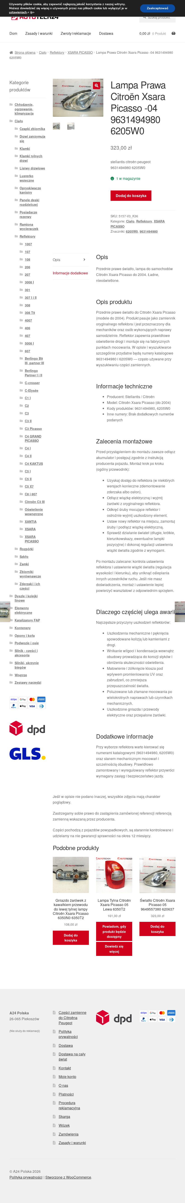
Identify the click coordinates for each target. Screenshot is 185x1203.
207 (27, 274)
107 (27, 251)
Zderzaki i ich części (30, 586)
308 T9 (30, 312)
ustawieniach (18, 12)
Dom (13, 33)
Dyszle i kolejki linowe (26, 598)
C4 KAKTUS (34, 463)
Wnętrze (21, 675)
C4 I (28, 448)
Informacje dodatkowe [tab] (70, 273)
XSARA (30, 529)
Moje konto (67, 1076)
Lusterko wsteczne (27, 178)
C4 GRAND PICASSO (33, 438)
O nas (63, 1085)
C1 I (28, 398)
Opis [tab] (56, 259)
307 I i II (31, 297)
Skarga (64, 1116)
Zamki (24, 564)
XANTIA (31, 521)
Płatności (66, 1094)
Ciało (42, 52)
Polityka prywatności (68, 1034)
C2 (27, 405)
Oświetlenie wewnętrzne (34, 511)
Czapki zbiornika (32, 128)
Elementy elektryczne (23, 610)
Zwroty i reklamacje (76, 33)
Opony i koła (25, 635)
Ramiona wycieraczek (29, 226)
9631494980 (149, 231)
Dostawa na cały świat (72, 1056)
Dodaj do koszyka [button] (71, 938)
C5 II (28, 479)
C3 (27, 413)
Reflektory (57, 52)
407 (27, 335)
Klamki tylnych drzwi (31, 158)
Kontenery (23, 628)
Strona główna (25, 52)
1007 (28, 244)
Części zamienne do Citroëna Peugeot (72, 1017)
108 (27, 259)
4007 (28, 320)
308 (27, 305)
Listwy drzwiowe (32, 168)
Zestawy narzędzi (28, 682)
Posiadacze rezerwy (28, 214)
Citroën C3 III (35, 501)
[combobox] (157, 17)
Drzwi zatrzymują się (32, 138)
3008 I (29, 282)
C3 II (28, 421)
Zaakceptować (157, 8)
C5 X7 (29, 486)
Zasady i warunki (39, 33)
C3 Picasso (33, 428)
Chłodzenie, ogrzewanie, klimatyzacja (24, 109)
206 (27, 267)
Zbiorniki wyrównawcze (30, 573)
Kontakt (65, 1068)
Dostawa (106, 33)
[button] (96, 85)
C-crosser (32, 382)
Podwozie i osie (27, 643)
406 (27, 328)
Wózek (64, 1125)
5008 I (29, 343)
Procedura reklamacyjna (69, 1105)
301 (27, 289)
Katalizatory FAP (27, 620)
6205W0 (132, 231)
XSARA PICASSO (80, 52)
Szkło (24, 556)
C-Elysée (31, 390)
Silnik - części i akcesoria (26, 652)
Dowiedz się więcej (114, 949)
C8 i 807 (31, 494)
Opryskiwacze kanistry (30, 190)
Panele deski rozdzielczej (29, 202)
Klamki (25, 148)
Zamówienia (69, 1134)
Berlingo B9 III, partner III (34, 360)
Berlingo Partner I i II (33, 372)
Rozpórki (26, 549)
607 (27, 351)
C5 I (28, 471)
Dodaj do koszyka (131, 195)
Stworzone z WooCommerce (68, 1177)
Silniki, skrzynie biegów (27, 665)
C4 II (28, 456)
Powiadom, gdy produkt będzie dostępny (114, 931)
